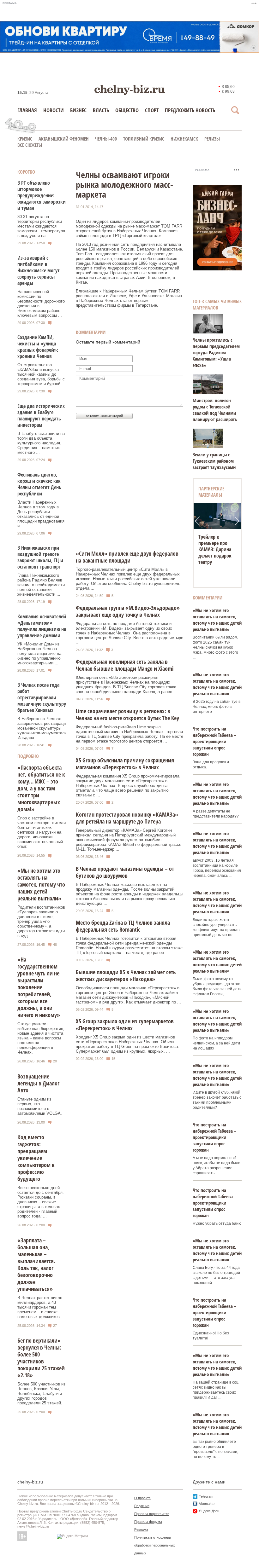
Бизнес (78, 110)
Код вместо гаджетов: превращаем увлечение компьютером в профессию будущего (36, 1157)
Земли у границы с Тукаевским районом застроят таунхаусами (214, 460)
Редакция (141, 1506)
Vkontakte (206, 1504)
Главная (27, 110)
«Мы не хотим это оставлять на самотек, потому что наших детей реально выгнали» (41, 884)
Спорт (152, 110)
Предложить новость (190, 110)
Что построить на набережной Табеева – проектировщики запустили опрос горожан (214, 741)
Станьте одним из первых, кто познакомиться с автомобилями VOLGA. (39, 1106)
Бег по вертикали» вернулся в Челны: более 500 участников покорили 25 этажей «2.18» (41, 1358)
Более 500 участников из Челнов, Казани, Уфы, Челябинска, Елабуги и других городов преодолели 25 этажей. (41, 1393)
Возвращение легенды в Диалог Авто (38, 1083)
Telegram (206, 1496)
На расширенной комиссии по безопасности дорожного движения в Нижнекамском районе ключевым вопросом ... (41, 303)
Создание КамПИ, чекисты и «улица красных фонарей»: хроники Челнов (37, 347)
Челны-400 (106, 139)
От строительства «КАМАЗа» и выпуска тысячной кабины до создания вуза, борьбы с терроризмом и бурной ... (41, 374)
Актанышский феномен (64, 139)
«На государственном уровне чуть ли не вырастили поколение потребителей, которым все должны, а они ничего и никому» (38, 987)
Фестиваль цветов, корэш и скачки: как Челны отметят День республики (39, 484)
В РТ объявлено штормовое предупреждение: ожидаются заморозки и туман (41, 195)
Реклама (141, 1529)
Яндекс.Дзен (209, 1511)
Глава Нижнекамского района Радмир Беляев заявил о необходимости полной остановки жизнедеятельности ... (41, 585)
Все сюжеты (29, 145)
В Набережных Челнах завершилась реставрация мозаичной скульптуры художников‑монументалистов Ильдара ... (46, 728)
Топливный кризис (143, 139)
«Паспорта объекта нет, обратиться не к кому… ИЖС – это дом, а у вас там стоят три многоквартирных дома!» (41, 788)
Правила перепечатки (151, 1514)
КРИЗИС (24, 139)
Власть (101, 110)
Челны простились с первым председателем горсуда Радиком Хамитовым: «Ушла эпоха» (216, 352)
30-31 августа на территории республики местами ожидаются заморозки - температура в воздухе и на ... (41, 226)
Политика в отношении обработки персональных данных (154, 1545)
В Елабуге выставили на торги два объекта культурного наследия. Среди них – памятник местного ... (41, 443)
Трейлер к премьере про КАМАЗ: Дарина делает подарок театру (215, 549)
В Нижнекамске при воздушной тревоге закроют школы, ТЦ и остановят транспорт (40, 557)
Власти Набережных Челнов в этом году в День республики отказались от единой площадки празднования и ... (40, 514)
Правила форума (148, 1522)
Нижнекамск (184, 139)
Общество (127, 110)
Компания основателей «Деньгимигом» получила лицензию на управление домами (41, 626)
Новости (53, 110)
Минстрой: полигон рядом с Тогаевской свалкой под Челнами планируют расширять (215, 409)
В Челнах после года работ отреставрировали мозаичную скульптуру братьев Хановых (41, 697)
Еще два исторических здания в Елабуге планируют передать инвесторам (41, 415)
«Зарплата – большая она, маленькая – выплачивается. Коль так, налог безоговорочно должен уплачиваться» (36, 1264)
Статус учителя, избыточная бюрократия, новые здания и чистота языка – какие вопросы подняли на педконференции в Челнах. (40, 1038)
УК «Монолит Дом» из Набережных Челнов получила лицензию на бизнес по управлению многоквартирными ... (39, 653)
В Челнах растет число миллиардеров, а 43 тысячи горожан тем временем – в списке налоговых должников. (39, 1307)
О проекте (142, 1498)
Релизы (212, 139)
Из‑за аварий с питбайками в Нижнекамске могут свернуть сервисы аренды (38, 270)
